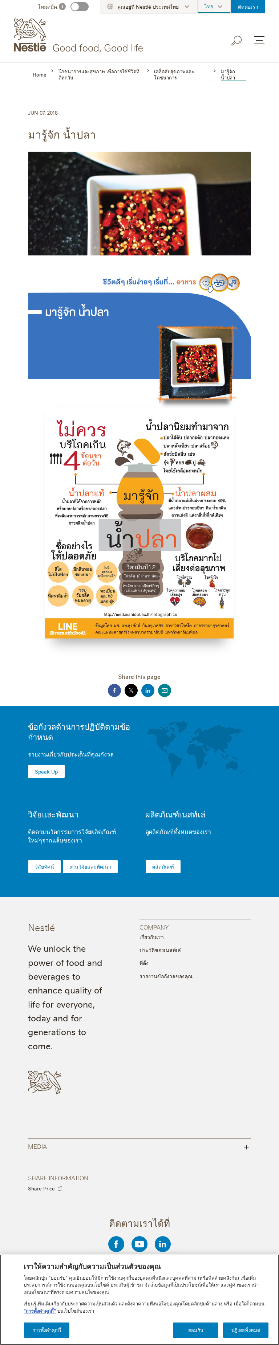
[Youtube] (139, 1244)
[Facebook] (116, 1244)
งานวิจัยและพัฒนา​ (90, 866)
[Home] (80, 36)
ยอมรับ (195, 1329)
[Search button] (237, 40)
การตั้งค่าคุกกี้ (46, 1329)
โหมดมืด (47, 6)
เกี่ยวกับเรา (152, 937)
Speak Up (46, 771)
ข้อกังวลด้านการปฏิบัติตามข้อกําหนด (79, 731)
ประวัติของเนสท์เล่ (160, 950)
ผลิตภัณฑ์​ (163, 866)
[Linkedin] (163, 1244)
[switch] (79, 6)
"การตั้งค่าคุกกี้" (40, 1310)
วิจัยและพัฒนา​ (53, 814)
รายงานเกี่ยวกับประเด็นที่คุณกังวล (71, 754)
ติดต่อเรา (248, 6)
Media (139, 1146)
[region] (139, 1299)
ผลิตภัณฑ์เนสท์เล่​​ (175, 814)
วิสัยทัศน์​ (44, 866)
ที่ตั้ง (144, 963)
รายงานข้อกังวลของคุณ (166, 976)
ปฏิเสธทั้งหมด (245, 1329)
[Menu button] (259, 40)
